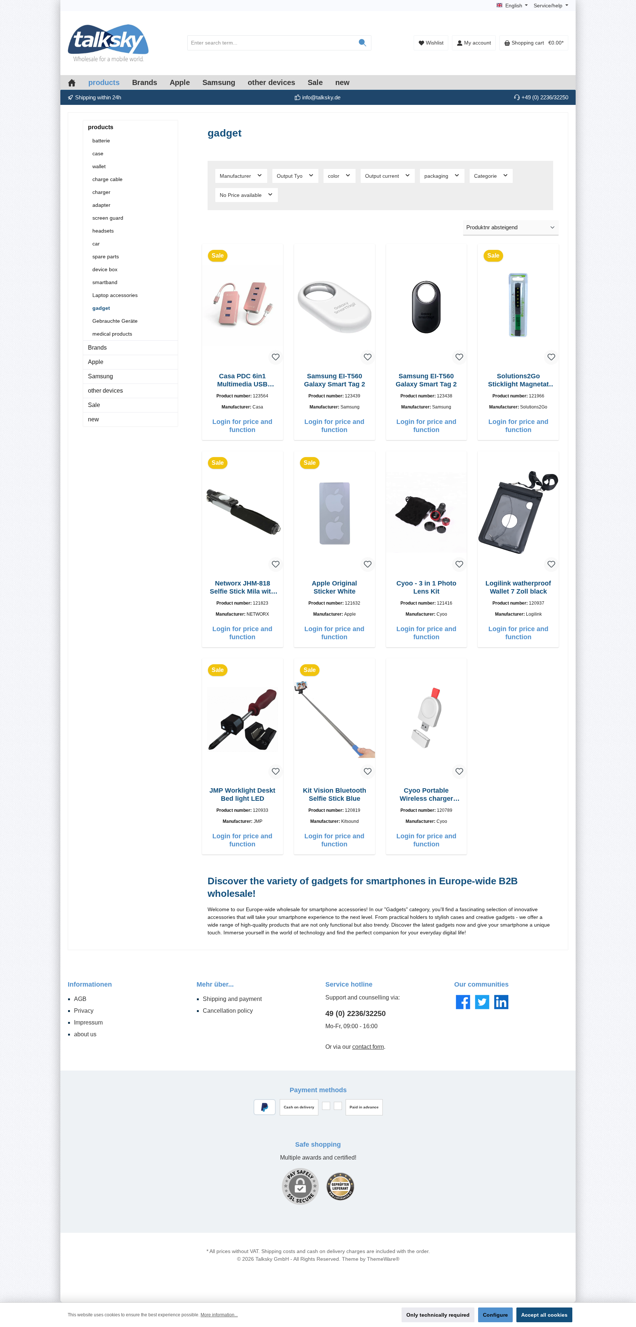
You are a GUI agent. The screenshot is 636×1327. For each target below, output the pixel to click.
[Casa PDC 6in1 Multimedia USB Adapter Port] (242, 305)
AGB (80, 999)
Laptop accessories (115, 295)
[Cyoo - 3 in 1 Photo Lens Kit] (426, 512)
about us (85, 1034)
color (334, 176)
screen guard (107, 218)
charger (101, 192)
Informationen (90, 984)
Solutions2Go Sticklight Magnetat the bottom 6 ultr (518, 380)
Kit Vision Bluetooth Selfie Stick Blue (334, 794)
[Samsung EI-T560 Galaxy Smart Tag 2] (334, 305)
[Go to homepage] (108, 43)
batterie (101, 141)
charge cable (107, 179)
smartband (104, 282)
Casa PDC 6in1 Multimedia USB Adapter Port (242, 380)
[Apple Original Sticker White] (334, 512)
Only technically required (438, 1315)
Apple (95, 362)
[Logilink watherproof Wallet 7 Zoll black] (518, 512)
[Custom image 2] (340, 1186)
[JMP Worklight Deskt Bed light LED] (242, 719)
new (93, 419)
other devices (105, 391)
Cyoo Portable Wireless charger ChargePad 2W (426, 795)
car (96, 244)
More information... (219, 1314)
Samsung (100, 376)
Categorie (486, 176)
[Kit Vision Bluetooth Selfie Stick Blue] (334, 719)
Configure (495, 1315)
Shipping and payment (232, 999)
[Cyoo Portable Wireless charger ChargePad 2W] (426, 719)
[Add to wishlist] (275, 357)
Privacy (83, 1011)
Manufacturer (236, 176)
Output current (382, 176)
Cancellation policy (228, 1011)
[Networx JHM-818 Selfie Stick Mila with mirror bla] (242, 512)
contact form (368, 1047)
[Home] (78, 82)
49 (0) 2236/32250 (355, 1013)
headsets (103, 231)
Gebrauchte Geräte (115, 321)
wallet (99, 166)
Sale (94, 405)
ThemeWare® (383, 1259)
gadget (101, 308)
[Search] (362, 42)
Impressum (88, 1022)
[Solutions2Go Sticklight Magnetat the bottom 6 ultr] (518, 305)
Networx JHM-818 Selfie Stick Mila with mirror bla (242, 587)
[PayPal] (264, 1107)
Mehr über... (215, 984)
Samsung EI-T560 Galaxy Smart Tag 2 (334, 380)
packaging (437, 176)
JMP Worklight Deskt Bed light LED (242, 794)
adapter (101, 205)
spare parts (105, 256)
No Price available (241, 195)
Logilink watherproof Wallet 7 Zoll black (518, 587)
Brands (97, 347)
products (100, 127)
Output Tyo (290, 176)
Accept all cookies (544, 1315)
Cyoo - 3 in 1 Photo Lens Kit (426, 587)
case (97, 153)
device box (104, 269)
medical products (112, 334)
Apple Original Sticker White (334, 587)
